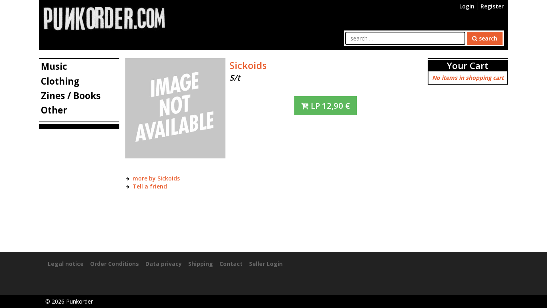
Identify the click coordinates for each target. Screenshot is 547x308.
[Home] (104, 18)
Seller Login (266, 263)
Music (54, 66)
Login (467, 6)
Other (54, 110)
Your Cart (468, 65)
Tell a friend (150, 186)
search (487, 38)
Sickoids (248, 65)
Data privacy (163, 263)
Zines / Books (71, 95)
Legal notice (66, 263)
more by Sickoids (156, 178)
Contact (231, 263)
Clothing (60, 81)
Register (492, 6)
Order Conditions (114, 263)
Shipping (200, 263)
